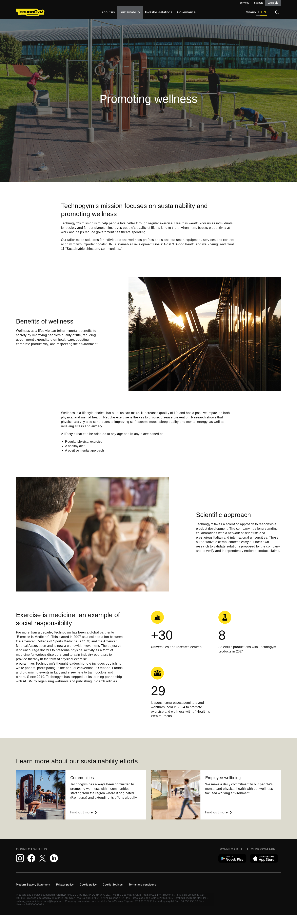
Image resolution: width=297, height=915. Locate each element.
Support (258, 2)
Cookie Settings (113, 884)
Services (244, 2)
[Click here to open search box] (277, 12)
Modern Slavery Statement (33, 884)
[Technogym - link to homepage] (49, 12)
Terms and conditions (142, 884)
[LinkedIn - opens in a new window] (54, 858)
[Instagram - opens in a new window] (20, 858)
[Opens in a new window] (232, 858)
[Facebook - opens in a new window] (31, 858)
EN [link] (263, 12)
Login (271, 2)
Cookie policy (88, 884)
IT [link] (258, 12)
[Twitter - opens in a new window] (43, 858)
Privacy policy (65, 884)
